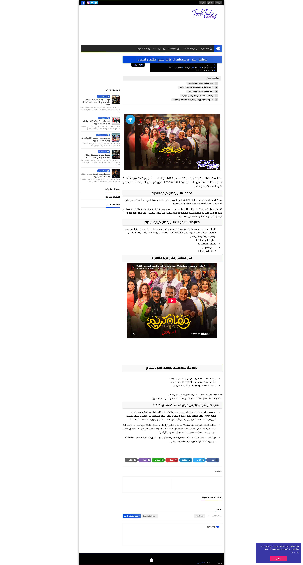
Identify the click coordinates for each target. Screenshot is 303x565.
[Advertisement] (124, 25)
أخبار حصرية (205, 48)
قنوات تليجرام (142, 48)
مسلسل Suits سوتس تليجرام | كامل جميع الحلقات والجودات (96, 122)
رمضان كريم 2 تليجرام (175, 67)
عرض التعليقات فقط (149, 516)
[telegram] (96, 2)
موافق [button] (278, 558)
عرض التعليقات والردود (131, 516)
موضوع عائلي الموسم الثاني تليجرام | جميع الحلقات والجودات (96, 139)
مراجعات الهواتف (189, 48)
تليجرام (197, 67)
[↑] (151, 560)
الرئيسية (218, 2)
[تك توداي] (205, 14)
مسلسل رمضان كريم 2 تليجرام (204, 70)
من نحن (210, 2)
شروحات (158, 48)
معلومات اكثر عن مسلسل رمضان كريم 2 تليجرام (196, 87)
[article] (148, 484)
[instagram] (88, 2)
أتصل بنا (202, 2)
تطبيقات (173, 48)
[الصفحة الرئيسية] (218, 48)
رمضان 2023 (188, 67)
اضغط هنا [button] (295, 552)
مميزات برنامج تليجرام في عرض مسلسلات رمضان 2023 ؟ (193, 99)
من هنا (173, 378)
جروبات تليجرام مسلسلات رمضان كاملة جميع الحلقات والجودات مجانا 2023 (96, 102)
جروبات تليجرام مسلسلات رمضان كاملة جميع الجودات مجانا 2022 (97, 156)
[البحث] (83, 3)
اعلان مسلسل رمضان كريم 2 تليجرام (201, 91)
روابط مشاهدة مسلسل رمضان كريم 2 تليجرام (197, 95)
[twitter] (92, 2)
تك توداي (200, 563)
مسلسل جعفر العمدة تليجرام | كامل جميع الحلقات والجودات (95, 175)
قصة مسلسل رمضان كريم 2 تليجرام (201, 83)
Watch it (208, 416)
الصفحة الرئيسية (208, 67)
